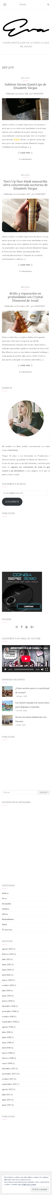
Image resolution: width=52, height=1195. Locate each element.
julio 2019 (6, 990)
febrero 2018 (7, 1058)
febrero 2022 (7, 954)
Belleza (25, 78)
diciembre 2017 (8, 1068)
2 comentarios (25, 271)
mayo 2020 (6, 969)
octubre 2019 (8, 985)
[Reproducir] (5, 669)
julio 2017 (6, 1094)
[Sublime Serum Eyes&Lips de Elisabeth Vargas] (25, 109)
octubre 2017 (7, 1079)
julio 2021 (6, 959)
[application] (26, 658)
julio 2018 (6, 1032)
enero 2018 (7, 1063)
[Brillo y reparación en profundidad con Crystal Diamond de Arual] (25, 322)
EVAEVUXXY (38, 94)
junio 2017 (6, 1100)
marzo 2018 (7, 1053)
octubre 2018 (8, 1016)
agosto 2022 (7, 949)
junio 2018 (6, 1037)
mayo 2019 (6, 995)
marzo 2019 (7, 1001)
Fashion (5, 909)
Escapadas (6, 903)
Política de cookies (29, 1184)
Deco (4, 898)
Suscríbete (12, 501)
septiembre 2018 (9, 1022)
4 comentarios (25, 372)
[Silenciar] (42, 669)
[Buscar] (48, 5)
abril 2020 (6, 975)
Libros (5, 914)
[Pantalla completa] (46, 669)
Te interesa (7, 929)
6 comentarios (25, 159)
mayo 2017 (6, 1105)
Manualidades (8, 919)
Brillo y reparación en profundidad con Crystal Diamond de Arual (25, 297)
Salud (4, 924)
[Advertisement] (26, 542)
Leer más (25, 153)
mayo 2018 (6, 1042)
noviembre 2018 (9, 1011)
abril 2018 (6, 1048)
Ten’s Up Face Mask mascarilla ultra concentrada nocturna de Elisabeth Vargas (25, 184)
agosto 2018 (7, 1027)
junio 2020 (6, 964)
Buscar (43, 792)
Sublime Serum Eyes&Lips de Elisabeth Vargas (25, 86)
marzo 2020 (7, 980)
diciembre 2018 (8, 1006)
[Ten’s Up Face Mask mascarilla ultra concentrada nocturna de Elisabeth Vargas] (25, 215)
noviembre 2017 (9, 1074)
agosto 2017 (7, 1089)
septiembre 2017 (9, 1084)
